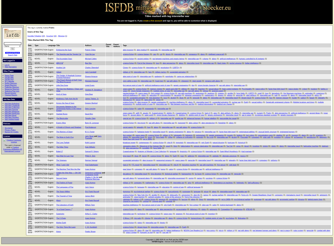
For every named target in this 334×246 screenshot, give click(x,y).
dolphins (182, 115)
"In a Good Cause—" (64, 209)
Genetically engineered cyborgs (278, 102)
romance (198, 132)
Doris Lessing (90, 109)
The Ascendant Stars (64, 59)
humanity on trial (146, 232)
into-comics (211, 230)
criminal (146, 201)
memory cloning (156, 89)
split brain (232, 165)
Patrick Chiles (90, 50)
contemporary (144, 143)
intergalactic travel (293, 195)
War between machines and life (182, 104)
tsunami (260, 113)
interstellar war (167, 50)
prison (206, 192)
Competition (225, 209)
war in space (246, 115)
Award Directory (11, 85)
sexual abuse (214, 89)
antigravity (323, 195)
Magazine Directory (12, 89)
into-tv (221, 230)
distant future (246, 98)
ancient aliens (136, 115)
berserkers (276, 93)
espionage (186, 192)
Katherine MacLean (92, 179)
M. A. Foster (89, 132)
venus (238, 146)
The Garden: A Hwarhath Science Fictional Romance (68, 77)
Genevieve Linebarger (93, 173)
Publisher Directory (12, 87)
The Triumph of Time (64, 196)
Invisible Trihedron (34, 36)
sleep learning (139, 197)
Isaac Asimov (90, 169)
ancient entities (143, 59)
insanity (230, 135)
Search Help (12, 55)
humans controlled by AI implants (251, 59)
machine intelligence (177, 102)
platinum (325, 146)
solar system (298, 230)
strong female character (207, 85)
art (188, 98)
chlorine (147, 218)
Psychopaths (247, 89)
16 (55, 36)
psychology (230, 218)
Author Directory (11, 83)
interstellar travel (193, 63)
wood (168, 146)
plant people (196, 81)
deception (177, 95)
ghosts (168, 54)
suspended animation (178, 72)
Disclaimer (9, 128)
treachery (201, 89)
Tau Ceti (229, 146)
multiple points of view (161, 91)
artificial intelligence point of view (157, 85)
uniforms (274, 160)
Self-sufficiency (253, 183)
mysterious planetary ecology (266, 115)
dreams (220, 95)
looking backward (226, 205)
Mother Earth (61, 223)
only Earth (205, 143)
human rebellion (210, 118)
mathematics (209, 95)
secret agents (128, 127)
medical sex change (224, 104)
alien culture (193, 123)
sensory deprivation (201, 146)
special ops (127, 118)
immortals (179, 143)
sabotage (126, 199)
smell (260, 93)
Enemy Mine (61, 123)
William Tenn (90, 205)
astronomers (200, 135)
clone (192, 89)
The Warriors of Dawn (64, 132)
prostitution (165, 68)
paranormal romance (164, 160)
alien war (205, 205)
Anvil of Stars (61, 94)
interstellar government (176, 178)
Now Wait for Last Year (65, 156)
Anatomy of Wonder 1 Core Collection (152, 151)
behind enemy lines (315, 199)
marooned (181, 123)
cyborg (304, 89)
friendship (222, 123)
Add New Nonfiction (12, 113)
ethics (317, 95)
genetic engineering (180, 85)
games (199, 178)
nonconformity (173, 192)
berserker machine (189, 165)
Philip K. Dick (90, 156)
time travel (127, 156)
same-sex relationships (185, 76)
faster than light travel (276, 89)
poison (138, 100)
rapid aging (148, 100)
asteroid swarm (217, 91)
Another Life (60, 68)
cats (154, 54)
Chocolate (244, 137)
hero (150, 72)
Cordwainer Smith (91, 175)
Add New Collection (12, 108)
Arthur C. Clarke (91, 214)
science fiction (128, 54)
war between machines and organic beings (168, 59)
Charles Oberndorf (92, 68)
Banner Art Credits (12, 132)
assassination (181, 209)
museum (294, 135)
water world (149, 115)
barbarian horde (143, 132)
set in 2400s (226, 199)
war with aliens (172, 81)
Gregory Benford (91, 103)
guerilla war (179, 118)
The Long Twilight (62, 143)
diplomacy (323, 137)
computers (255, 137)
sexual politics (257, 102)
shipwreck (185, 81)
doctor (144, 156)
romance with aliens (212, 81)
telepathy (321, 98)
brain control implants (230, 89)
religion (229, 95)
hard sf (207, 113)
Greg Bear (89, 94)
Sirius (201, 199)
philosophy (174, 195)
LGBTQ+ (175, 68)
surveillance (173, 199)
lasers (150, 137)
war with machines (185, 93)
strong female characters (140, 91)
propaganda (149, 109)
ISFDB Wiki (9, 77)
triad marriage (246, 151)
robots (143, 95)
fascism (184, 199)
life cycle (210, 137)
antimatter (309, 93)
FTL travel (135, 165)
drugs (181, 98)
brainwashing (186, 174)
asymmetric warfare (287, 199)
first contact (155, 93)
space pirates (293, 89)
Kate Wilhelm (90, 147)
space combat (131, 232)
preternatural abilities (247, 132)
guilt (276, 95)
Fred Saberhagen (91, 165)
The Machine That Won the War (68, 169)
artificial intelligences (228, 59)
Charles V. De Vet (92, 177)
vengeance (193, 54)
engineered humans (287, 132)
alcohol (173, 98)
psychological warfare (142, 192)
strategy (221, 93)
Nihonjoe (61, 36)
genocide (239, 95)
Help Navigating (11, 67)
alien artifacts (251, 95)
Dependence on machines (223, 183)
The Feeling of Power (64, 183)
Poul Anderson (90, 127)
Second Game (61, 178)
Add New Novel (10, 115)
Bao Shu (88, 63)
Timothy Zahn (90, 118)
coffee (170, 137)
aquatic (145, 113)
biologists (189, 135)
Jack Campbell (90, 72)
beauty (312, 98)
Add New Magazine (12, 111)
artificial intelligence (130, 95)
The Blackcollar (62, 118)
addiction (191, 156)
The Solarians (61, 160)
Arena (58, 232)
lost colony (250, 135)
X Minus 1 (127, 218)
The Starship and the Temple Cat (68, 54)
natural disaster (218, 143)
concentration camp (265, 135)
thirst (175, 146)
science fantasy (143, 54)
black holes (221, 63)
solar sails (267, 137)
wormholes (169, 76)
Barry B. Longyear (92, 123)
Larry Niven (89, 136)
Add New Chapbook (12, 106)
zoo (310, 135)
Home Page (9, 75)
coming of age (178, 187)
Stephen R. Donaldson (93, 90)
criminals (169, 201)
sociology (209, 178)
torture (158, 100)
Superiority (60, 214)
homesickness (196, 218)
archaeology (298, 137)
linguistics (183, 151)
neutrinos (210, 93)
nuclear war (236, 102)
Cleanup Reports (11, 95)
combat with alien (323, 230)
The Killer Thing (62, 147)
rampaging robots (129, 146)
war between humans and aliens (265, 230)
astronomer (185, 195)
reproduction (127, 100)
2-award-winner (181, 113)
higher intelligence (252, 63)
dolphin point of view (196, 115)
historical (241, 143)
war (157, 232)
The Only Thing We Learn (66, 227)
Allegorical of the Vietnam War (150, 146)
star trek (165, 232)
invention (255, 146)
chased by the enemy (131, 201)
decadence (127, 174)
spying (191, 178)
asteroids (199, 137)
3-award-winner (157, 113)
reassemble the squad (228, 118)
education (153, 95)
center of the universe (173, 197)
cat (161, 54)
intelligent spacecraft (216, 54)
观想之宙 (59, 63)
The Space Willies (63, 192)
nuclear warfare (217, 195)
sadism (303, 98)
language (173, 151)
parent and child (172, 89)
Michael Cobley (91, 59)
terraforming (237, 209)
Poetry (268, 113)
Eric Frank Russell (92, 192)
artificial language (193, 187)
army (189, 183)
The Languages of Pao (64, 187)
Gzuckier (49, 36)
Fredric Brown (90, 232)
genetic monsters (287, 115)
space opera (127, 89)
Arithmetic (240, 183)
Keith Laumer (90, 143)
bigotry (162, 223)
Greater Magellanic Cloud (261, 195)
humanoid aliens (144, 178)
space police (260, 89)
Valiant (58, 72)
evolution (277, 137)
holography (178, 135)
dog (193, 85)
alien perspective (169, 63)
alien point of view (129, 76)
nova (165, 98)
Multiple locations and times (303, 102)
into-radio (137, 218)
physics (163, 195)
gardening (158, 76)
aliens (202, 54)
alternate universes (229, 156)
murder (294, 98)
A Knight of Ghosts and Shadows (68, 127)
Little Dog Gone (62, 85)
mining (265, 146)
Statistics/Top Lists (12, 91)
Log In (7, 65)
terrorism (162, 199)
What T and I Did (62, 165)
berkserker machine (310, 146)
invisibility (146, 148)
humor (163, 169)
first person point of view (132, 85)
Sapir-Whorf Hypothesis (229, 151)
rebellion (279, 135)
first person (221, 165)
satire (139, 109)
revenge (284, 95)
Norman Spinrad (91, 160)
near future (127, 169)
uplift (137, 113)
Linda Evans (89, 85)
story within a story (130, 81)
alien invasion (128, 50)
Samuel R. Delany (92, 151)
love (157, 63)
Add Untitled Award (12, 119)
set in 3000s (147, 139)
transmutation (165, 95)
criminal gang (157, 201)
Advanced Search (12, 53)
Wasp (58, 200)
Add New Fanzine (11, 110)
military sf (126, 72)
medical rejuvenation (205, 104)
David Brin (89, 114)
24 (43, 36)
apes (215, 113)
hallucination (185, 146)
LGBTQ (251, 93)
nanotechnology (129, 93)
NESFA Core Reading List (193, 230)
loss (270, 98)
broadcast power (129, 143)
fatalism (240, 135)
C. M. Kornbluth (91, 227)
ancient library (314, 113)
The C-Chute (61, 218)
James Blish (89, 196)
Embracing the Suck (64, 50)
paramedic (154, 50)
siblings (184, 89)
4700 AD (249, 209)
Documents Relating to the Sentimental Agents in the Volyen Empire (68, 109)
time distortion (154, 98)
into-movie (141, 123)
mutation (314, 89)
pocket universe (235, 63)
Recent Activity (10, 93)
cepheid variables (154, 197)
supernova (320, 93)
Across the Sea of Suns (65, 103)
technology (141, 214)
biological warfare (171, 174)
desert (246, 146)
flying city (245, 195)
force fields (240, 93)
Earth (246, 102)
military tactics (160, 72)
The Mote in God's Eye (65, 137)
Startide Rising (61, 114)
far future (198, 174)
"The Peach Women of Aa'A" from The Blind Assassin (69, 81)
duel (146, 230)
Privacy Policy (10, 130)
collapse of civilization (184, 137)
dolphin (169, 113)
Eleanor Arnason (91, 76)
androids (215, 156)
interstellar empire (157, 227)
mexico (243, 156)
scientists (319, 135)
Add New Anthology (12, 104)
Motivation (242, 218)
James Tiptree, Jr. (92, 99)
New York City (142, 195)
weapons (179, 214)
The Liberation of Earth (64, 205)
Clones (125, 68)
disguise (301, 199)
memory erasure (282, 98)
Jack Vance (89, 187)
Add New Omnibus (12, 117)
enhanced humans (194, 118)
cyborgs (205, 59)
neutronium (200, 93)
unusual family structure (267, 132)
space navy (168, 214)
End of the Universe (144, 63)
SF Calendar (9, 81)
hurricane (231, 143)
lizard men (159, 81)
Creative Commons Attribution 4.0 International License (12, 149)
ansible (230, 93)
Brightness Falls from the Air (67, 99)
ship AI (169, 143)
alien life (196, 195)
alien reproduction (208, 123)
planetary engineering (193, 95)
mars (182, 156)
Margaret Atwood (91, 81)
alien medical (142, 50)
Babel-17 (59, 151)
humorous (126, 192)
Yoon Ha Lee (90, 54)
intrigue (205, 91)
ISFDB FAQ (9, 79)
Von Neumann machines (292, 93)
